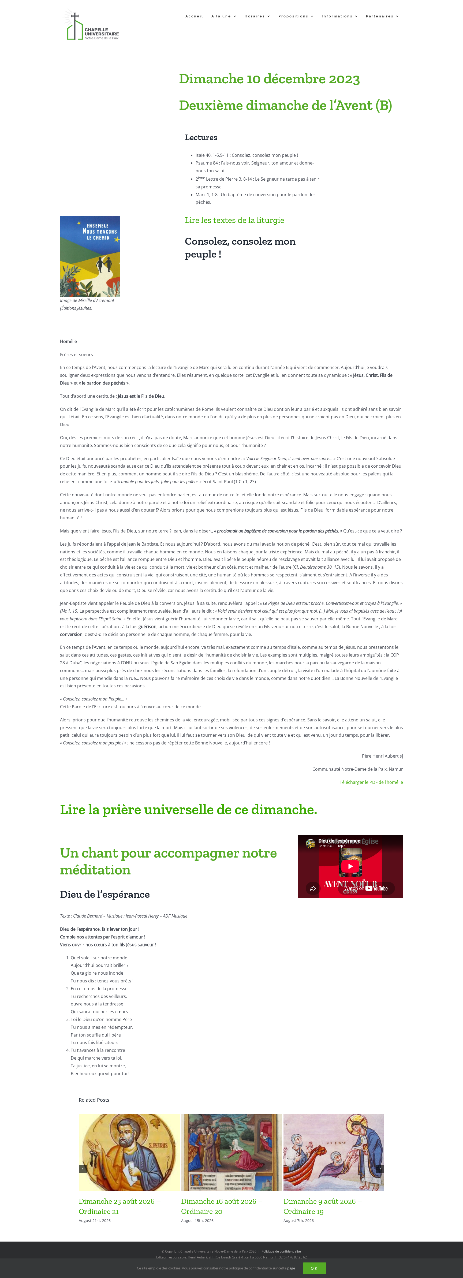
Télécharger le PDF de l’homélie (371, 782)
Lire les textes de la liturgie (234, 220)
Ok (314, 1268)
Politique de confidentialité (281, 1251)
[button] (83, 1169)
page (291, 1268)
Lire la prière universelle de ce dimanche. (188, 809)
